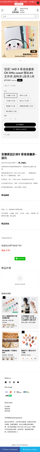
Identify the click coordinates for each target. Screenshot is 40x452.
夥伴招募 (7, 411)
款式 (5, 91)
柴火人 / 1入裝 (24, 101)
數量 (5, 115)
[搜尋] (36, 16)
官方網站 (7, 406)
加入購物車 (20, 124)
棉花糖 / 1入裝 (10, 106)
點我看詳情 (19, 4)
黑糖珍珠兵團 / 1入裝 (26, 106)
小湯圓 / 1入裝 (10, 95)
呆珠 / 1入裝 (23, 95)
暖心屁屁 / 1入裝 (11, 111)
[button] (2, 10)
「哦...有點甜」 (22, 163)
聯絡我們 (7, 409)
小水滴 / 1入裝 (10, 101)
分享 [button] (8, 134)
